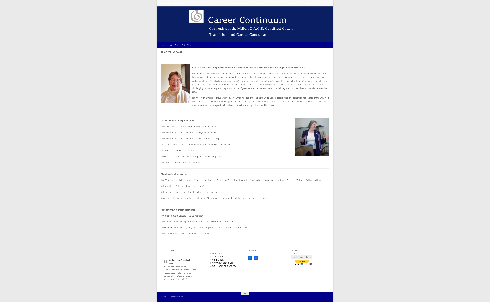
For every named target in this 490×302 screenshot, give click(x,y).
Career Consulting (196, 3)
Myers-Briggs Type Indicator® (256, 3)
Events (223, 3)
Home (161, 3)
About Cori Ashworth (176, 3)
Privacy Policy (319, 3)
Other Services (278, 3)
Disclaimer (211, 3)
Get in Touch (234, 3)
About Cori (173, 45)
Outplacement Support (300, 3)
